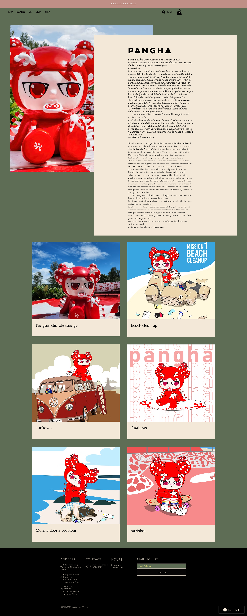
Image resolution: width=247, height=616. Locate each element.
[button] (179, 12)
